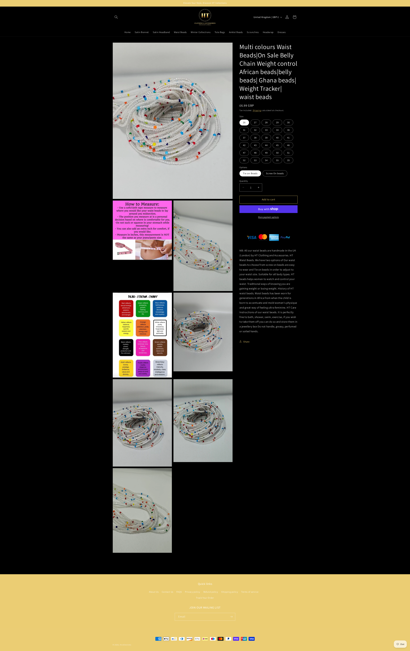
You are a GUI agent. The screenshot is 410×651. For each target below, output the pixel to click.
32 (255, 129)
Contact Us (167, 591)
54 (266, 160)
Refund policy (210, 591)
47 (244, 152)
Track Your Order (205, 597)
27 (255, 122)
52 (244, 160)
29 (277, 122)
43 (255, 144)
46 (288, 144)
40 (277, 137)
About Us (154, 591)
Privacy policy (192, 591)
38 (255, 137)
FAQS (179, 591)
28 (266, 122)
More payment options (268, 217)
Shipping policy (229, 591)
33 (266, 129)
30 (288, 122)
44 (266, 144)
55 (277, 160)
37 (244, 137)
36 (288, 129)
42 (244, 144)
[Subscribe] (231, 617)
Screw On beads (275, 173)
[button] (116, 17)
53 (255, 160)
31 (244, 129)
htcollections (125, 644)
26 (244, 122)
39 (266, 137)
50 (277, 152)
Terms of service (249, 591)
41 (288, 137)
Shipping (257, 110)
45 (277, 144)
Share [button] (246, 341)
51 (288, 152)
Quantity (243, 180)
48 (255, 152)
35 (288, 160)
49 (266, 152)
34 (277, 129)
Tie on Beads (250, 173)
